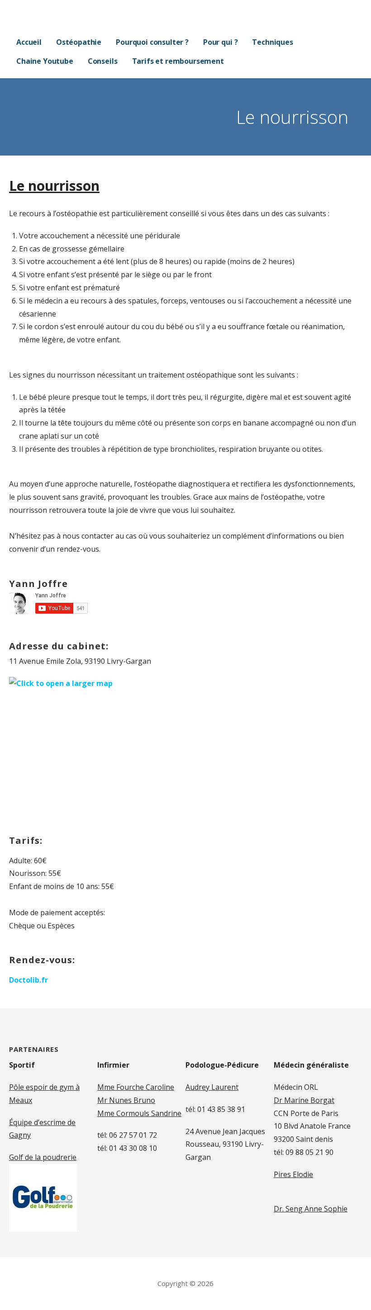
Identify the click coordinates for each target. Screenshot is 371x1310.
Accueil (29, 42)
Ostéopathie (78, 42)
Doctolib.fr (28, 980)
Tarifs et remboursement (178, 61)
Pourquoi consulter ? (152, 42)
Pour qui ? (220, 42)
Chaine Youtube (44, 61)
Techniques (272, 42)
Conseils (103, 61)
